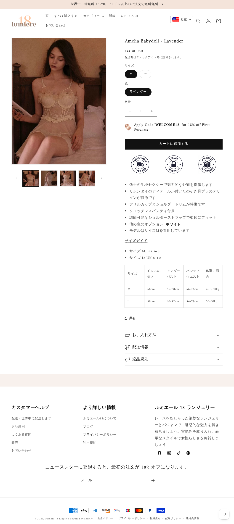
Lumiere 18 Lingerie (57, 519)
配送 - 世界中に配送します (31, 418)
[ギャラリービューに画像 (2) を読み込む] (49, 178)
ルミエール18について (100, 418)
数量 (128, 102)
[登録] (153, 480)
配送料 (129, 57)
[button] (93, 16)
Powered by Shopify (81, 519)
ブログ (88, 427)
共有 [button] (132, 318)
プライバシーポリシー (99, 435)
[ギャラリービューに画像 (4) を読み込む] (86, 178)
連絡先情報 (192, 519)
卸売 (14, 443)
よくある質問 (21, 435)
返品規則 (18, 427)
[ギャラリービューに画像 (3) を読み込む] (68, 178)
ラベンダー (138, 92)
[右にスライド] (101, 178)
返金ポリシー (106, 519)
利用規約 (89, 443)
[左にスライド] (16, 178)
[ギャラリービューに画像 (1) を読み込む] (31, 178)
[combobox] (181, 19)
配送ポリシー (173, 519)
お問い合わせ (21, 451)
